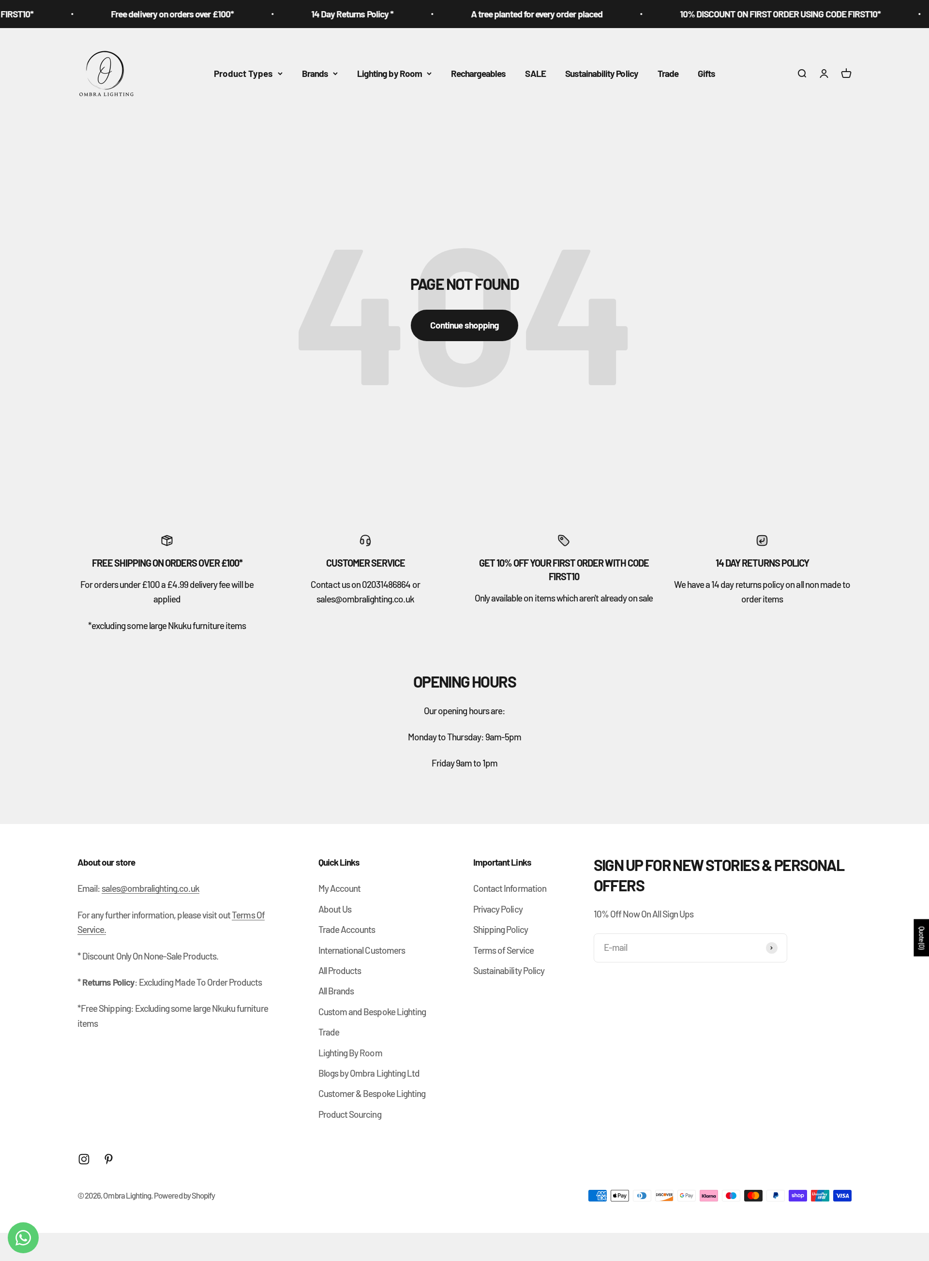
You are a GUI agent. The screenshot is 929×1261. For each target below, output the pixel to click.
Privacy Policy (498, 909)
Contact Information (509, 888)
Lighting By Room (350, 1052)
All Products (339, 970)
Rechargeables (478, 73)
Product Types (243, 73)
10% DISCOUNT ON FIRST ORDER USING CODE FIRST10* (759, 13)
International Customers (361, 950)
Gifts (706, 73)
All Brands (336, 990)
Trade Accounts (346, 929)
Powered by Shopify (184, 1195)
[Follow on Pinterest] (108, 1159)
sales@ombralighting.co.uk (150, 888)
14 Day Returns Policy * (331, 13)
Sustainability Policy (601, 73)
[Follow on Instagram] (83, 1159)
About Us (334, 909)
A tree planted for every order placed (515, 13)
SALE (535, 73)
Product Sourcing (349, 1114)
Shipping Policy (500, 929)
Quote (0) (921, 938)
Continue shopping (464, 324)
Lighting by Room (389, 73)
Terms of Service (503, 950)
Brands (315, 73)
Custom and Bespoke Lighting (372, 1011)
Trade (668, 73)
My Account (339, 888)
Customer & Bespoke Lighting (371, 1093)
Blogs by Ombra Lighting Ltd (369, 1073)
